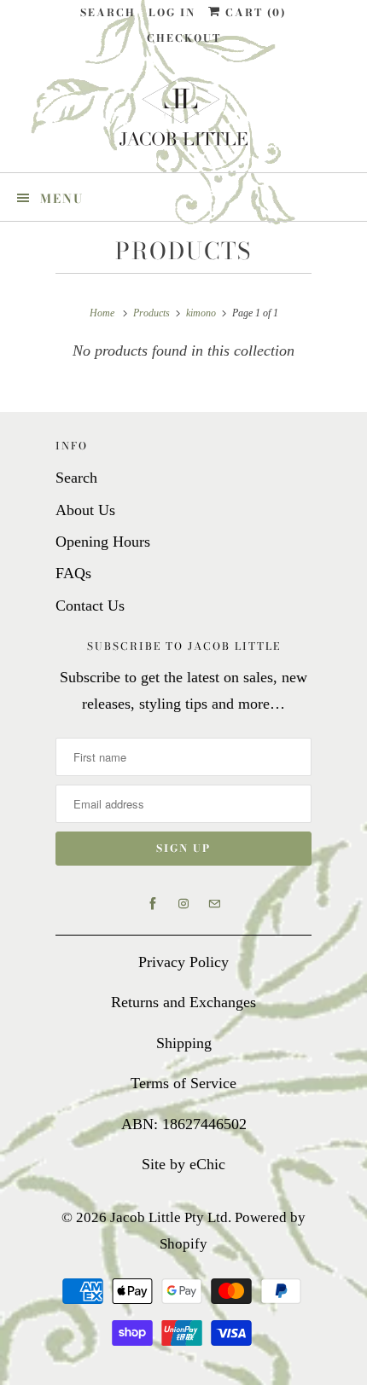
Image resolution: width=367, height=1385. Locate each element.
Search (108, 12)
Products (183, 251)
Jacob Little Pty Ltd (169, 1217)
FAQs (73, 573)
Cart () (254, 12)
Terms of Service (183, 1083)
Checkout (184, 38)
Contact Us (90, 605)
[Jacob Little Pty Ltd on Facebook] (153, 904)
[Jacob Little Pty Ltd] (183, 118)
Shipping (184, 1043)
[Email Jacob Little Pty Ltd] (214, 904)
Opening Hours (102, 541)
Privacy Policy (183, 962)
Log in (172, 12)
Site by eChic (183, 1164)
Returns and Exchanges (183, 1002)
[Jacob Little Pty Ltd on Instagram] (183, 904)
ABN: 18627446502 (184, 1124)
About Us (85, 510)
